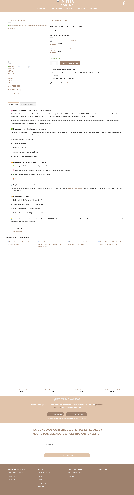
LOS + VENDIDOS (57, 9)
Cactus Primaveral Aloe (52, 390)
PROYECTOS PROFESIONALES (16, 472)
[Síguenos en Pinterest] (107, 473)
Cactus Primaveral (16, 21)
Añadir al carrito (70, 63)
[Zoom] (10, 62)
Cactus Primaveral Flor (22, 390)
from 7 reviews (17, 231)
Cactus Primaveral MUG (112, 390)
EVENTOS (69, 9)
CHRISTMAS (82, 9)
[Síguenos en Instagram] (104, 473)
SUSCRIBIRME (67, 455)
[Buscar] (33, 9)
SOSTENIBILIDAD (12, 476)
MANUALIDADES (42, 9)
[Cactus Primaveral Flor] (22, 314)
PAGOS (40, 476)
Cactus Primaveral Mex (82, 390)
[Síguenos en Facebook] (100, 473)
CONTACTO (41, 487)
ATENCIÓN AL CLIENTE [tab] (28, 104)
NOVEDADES (11, 479)
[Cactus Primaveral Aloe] (52, 314)
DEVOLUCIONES (42, 483)
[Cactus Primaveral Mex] (82, 314)
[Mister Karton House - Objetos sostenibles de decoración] (67, 3)
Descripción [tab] (13, 104)
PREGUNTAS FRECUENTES (46, 472)
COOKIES (71, 476)
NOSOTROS (93, 9)
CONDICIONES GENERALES (76, 472)
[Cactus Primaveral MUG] (112, 314)
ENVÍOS (40, 479)
